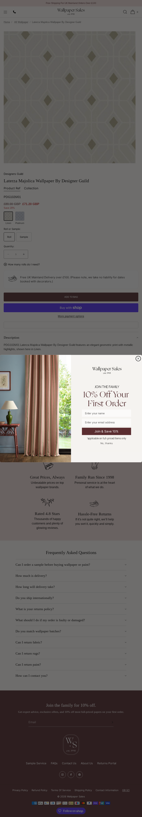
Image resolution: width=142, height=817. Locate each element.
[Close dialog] (138, 358)
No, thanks (106, 443)
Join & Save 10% (106, 431)
